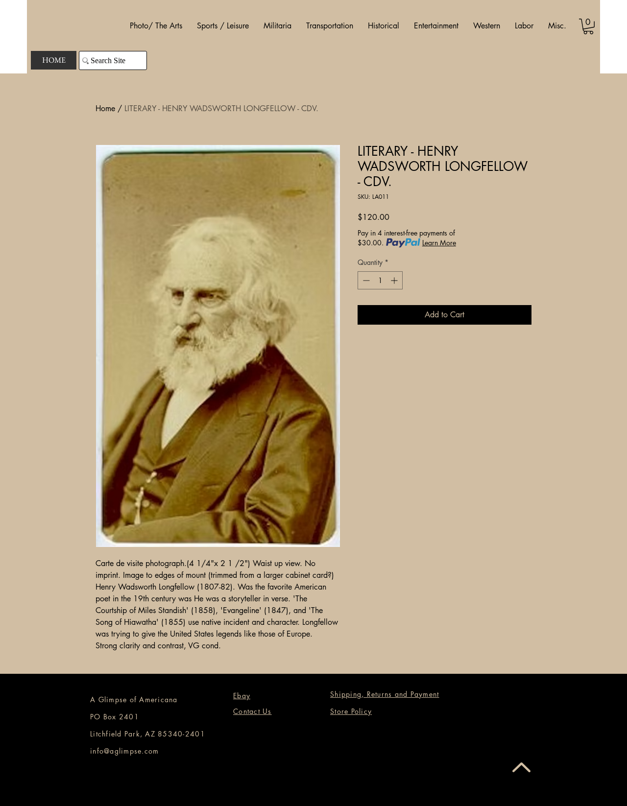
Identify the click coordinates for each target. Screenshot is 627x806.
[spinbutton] (380, 280)
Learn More (439, 242)
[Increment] (395, 280)
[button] (156, 26)
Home (105, 108)
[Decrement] (365, 280)
